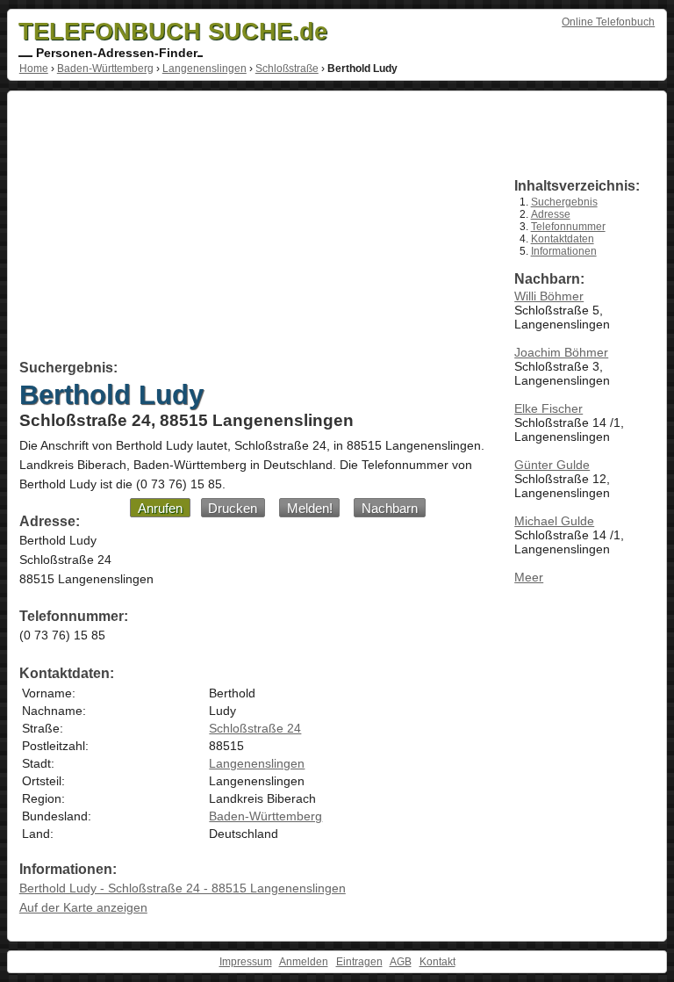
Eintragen (359, 962)
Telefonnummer (568, 226)
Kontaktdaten (562, 239)
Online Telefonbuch (608, 22)
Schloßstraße (287, 68)
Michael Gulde (554, 521)
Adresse (550, 214)
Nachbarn (390, 508)
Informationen (564, 251)
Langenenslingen (204, 68)
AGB (401, 962)
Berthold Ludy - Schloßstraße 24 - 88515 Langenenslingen (182, 888)
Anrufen (160, 508)
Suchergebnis (564, 202)
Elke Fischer (548, 408)
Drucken (232, 508)
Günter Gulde (552, 465)
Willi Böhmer (549, 296)
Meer (528, 577)
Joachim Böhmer (561, 352)
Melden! (310, 508)
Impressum (245, 962)
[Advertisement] (254, 228)
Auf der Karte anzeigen (83, 907)
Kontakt (437, 962)
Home (33, 68)
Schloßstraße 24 (255, 728)
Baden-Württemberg (105, 68)
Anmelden (303, 962)
